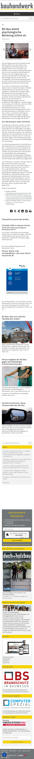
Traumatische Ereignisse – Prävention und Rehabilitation (18, 202)
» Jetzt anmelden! (17, 540)
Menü (18, 14)
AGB (19, 751)
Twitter (29, 630)
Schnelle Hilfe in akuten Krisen (16, 225)
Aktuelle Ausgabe (8, 657)
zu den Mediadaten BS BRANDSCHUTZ (15, 690)
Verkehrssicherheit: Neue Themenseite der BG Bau (14, 404)
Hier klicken (19, 535)
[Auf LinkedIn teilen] (23, 212)
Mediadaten (6, 659)
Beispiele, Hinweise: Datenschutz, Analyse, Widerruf (16, 544)
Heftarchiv (6, 662)
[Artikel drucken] (30, 211)
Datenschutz (26, 751)
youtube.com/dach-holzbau (11, 619)
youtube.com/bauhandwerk (11, 618)
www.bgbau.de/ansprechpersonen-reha (18, 193)
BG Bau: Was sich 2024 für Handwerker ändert (14, 317)
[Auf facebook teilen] (11, 212)
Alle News (6, 483)
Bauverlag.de (5, 757)
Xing (24, 630)
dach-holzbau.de (15, 623)
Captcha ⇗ (24, 537)
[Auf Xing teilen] (19, 212)
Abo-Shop (6, 660)
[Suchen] (31, 18)
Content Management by (9, 755)
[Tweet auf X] (15, 212)
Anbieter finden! (17, 742)
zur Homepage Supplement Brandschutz (16, 691)
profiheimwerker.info (20, 628)
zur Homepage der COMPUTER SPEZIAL (15, 713)
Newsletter (4, 751)
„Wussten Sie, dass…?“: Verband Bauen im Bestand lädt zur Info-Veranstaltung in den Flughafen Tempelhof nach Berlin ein (16, 453)
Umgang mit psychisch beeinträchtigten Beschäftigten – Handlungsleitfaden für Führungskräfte (19, 196)
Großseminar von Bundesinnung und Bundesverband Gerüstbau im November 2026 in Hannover (17, 461)
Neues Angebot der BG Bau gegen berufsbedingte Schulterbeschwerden (14, 361)
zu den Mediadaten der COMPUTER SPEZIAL (17, 711)
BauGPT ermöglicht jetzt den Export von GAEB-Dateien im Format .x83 (15, 467)
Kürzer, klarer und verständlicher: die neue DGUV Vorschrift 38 (16, 253)
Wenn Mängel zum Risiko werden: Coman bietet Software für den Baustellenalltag (15, 472)
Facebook (9, 632)
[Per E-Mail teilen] (26, 211)
